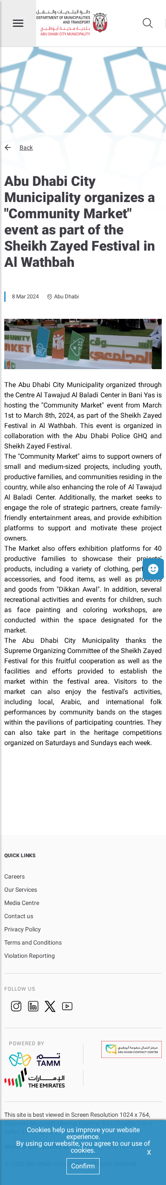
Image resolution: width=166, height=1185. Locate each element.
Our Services (20, 889)
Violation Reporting (29, 955)
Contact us (18, 916)
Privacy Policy (22, 929)
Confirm (83, 1166)
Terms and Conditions (33, 942)
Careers (14, 876)
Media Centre (21, 902)
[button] (83, 147)
